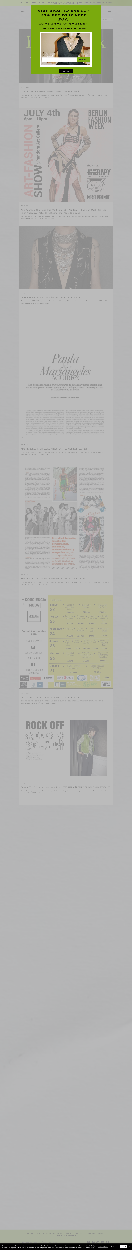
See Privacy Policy (88, 1248)
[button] (66, 71)
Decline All (114, 1247)
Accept (124, 1247)
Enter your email (47, 56)
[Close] (130, 1246)
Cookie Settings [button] (103, 1247)
